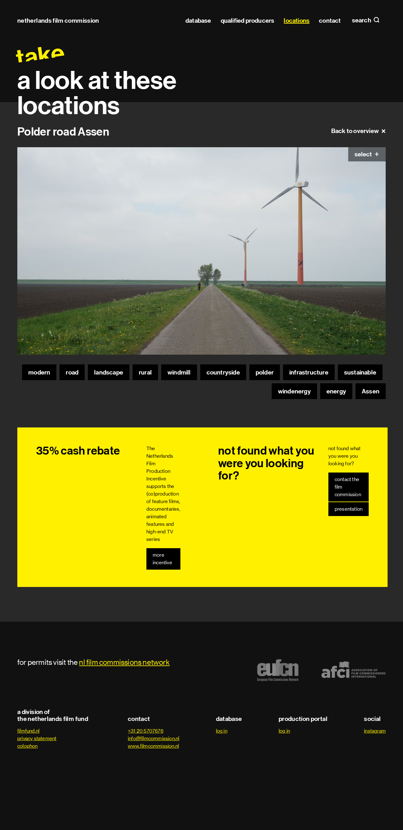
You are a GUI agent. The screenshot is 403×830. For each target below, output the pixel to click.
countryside (223, 372)
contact (330, 20)
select (364, 154)
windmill (179, 372)
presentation (348, 509)
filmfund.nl (28, 731)
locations (296, 20)
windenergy (294, 391)
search (362, 20)
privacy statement (36, 738)
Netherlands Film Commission (58, 20)
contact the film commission (348, 486)
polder (265, 372)
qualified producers (248, 20)
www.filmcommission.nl (153, 746)
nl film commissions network (124, 662)
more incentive (162, 559)
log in (221, 731)
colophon (27, 746)
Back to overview (355, 131)
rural (145, 372)
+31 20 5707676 (145, 731)
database (198, 20)
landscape (108, 372)
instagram (375, 731)
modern (39, 372)
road (72, 372)
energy (336, 391)
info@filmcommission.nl (153, 738)
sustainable (360, 372)
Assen (370, 391)
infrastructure (308, 372)
